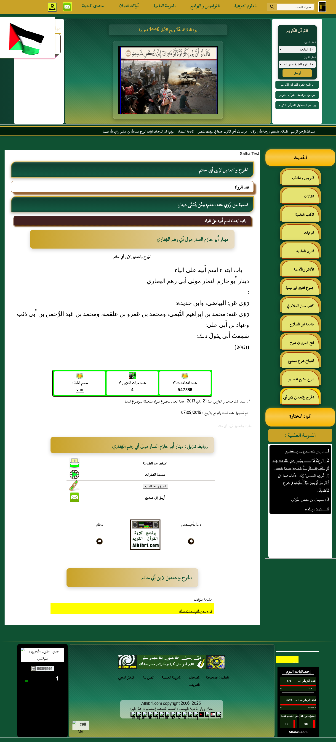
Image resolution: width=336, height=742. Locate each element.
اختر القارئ (310, 57)
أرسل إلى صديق (155, 497)
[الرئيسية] (322, 6)
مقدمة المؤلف (203, 599)
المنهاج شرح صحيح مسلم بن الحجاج (303, 362)
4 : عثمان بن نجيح (316, 498)
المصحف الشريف (194, 681)
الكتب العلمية (304, 214)
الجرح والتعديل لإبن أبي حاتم (301, 399)
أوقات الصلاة (129, 5)
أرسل (297, 73)
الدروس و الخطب (303, 178)
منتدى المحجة (93, 5)
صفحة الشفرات (155, 474)
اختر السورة (310, 42)
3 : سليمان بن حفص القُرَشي (310, 489)
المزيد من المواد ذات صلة (195, 611)
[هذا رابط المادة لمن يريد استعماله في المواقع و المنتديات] (74, 485)
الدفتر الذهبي (126, 677)
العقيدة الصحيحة (217, 677)
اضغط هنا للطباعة (155, 463)
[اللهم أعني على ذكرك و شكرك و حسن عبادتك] (171, 663)
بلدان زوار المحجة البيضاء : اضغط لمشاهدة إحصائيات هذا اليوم (171, 708)
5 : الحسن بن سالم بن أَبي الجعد (308, 508)
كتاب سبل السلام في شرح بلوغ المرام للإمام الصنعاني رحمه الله (303, 307)
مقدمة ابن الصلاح (302, 324)
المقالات (309, 196)
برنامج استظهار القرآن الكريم (297, 105)
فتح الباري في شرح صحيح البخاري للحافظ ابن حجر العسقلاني (301, 344)
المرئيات (309, 232)
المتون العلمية (305, 251)
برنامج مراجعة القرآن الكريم (297, 95)
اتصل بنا (148, 677)
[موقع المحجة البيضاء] (168, 81)
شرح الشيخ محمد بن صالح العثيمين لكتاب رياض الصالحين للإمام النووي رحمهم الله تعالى (303, 381)
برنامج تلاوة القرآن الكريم (297, 84)
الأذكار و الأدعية (304, 269)
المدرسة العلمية (165, 5)
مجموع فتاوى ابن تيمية (299, 287)
